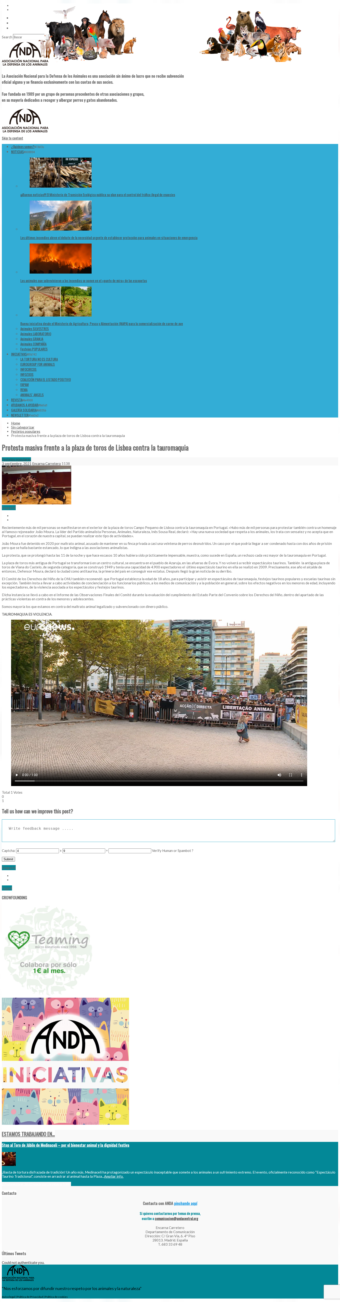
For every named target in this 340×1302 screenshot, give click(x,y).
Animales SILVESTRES (34, 328)
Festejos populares (25, 431)
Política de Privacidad (30, 1297)
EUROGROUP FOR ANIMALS (37, 364)
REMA (24, 389)
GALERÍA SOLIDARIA (24, 409)
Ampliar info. (114, 1176)
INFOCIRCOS (28, 369)
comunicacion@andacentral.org (176, 1218)
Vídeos (15, 17)
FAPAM (24, 384)
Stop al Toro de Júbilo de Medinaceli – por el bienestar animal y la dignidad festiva (65, 1145)
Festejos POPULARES (34, 348)
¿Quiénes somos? (22, 146)
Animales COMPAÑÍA (33, 343)
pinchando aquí (185, 1203)
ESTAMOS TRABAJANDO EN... (28, 1134)
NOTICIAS (17, 151)
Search (7, 37)
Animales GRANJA (31, 338)
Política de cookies (56, 1297)
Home (15, 423)
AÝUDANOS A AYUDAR (24, 404)
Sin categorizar (22, 427)
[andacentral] (25, 66)
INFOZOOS (27, 374)
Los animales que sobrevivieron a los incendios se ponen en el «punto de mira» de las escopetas (83, 280)
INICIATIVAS (19, 354)
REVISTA (16, 399)
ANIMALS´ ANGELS (32, 394)
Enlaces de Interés (23, 27)
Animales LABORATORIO (35, 333)
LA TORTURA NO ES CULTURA (39, 359)
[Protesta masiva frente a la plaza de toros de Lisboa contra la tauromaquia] (36, 503)
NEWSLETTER (19, 415)
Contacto (17, 22)
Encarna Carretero (46, 463)
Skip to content (12, 137)
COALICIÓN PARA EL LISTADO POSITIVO (45, 379)
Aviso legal (8, 1297)
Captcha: (8, 850)
